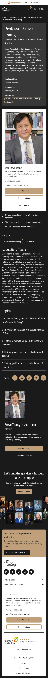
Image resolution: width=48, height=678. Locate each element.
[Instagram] (6, 572)
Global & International (28, 17)
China (41, 17)
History (37, 99)
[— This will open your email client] (36, 378)
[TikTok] (18, 572)
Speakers (13, 17)
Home (4, 17)
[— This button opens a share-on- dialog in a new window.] (15, 378)
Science (8, 102)
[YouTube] (12, 572)
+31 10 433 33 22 (13, 181)
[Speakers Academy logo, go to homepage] (6, 9)
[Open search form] (35, 9)
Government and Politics (22, 99)
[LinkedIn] (25, 572)
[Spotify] (31, 572)
